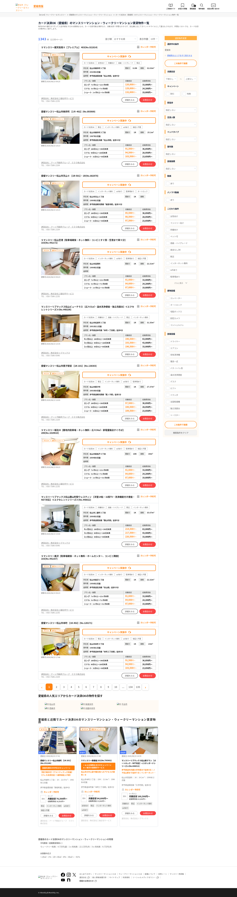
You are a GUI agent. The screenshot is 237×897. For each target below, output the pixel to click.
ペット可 (174, 236)
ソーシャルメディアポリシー (144, 877)
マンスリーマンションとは (105, 874)
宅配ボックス (176, 311)
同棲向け (174, 229)
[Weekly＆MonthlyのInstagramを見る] (69, 875)
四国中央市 (90, 708)
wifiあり (173, 270)
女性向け (174, 216)
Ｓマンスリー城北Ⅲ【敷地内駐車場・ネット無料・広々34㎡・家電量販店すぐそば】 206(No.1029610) (83, 431)
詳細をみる (130, 99)
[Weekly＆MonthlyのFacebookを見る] (63, 875)
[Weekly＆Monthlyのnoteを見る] (69, 880)
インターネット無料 (179, 263)
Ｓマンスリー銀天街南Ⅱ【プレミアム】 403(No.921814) (69, 47)
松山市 (52, 704)
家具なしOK (175, 249)
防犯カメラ (175, 318)
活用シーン (162, 874)
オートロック (176, 304)
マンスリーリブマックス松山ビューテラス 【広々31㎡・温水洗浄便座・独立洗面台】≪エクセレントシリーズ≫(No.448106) (87, 308)
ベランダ (174, 395)
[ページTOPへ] (197, 893)
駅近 (172, 256)
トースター (175, 415)
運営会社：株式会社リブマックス (55, 352)
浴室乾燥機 (175, 401)
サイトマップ (114, 877)
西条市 (52, 708)
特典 (189, 93)
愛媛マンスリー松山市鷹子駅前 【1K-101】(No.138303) (69, 365)
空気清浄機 (175, 354)
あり (172, 183)
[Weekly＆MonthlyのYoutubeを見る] (63, 880)
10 (115, 687)
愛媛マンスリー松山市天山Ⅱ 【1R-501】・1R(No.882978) (69, 175)
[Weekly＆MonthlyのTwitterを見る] (74, 875)
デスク (173, 381)
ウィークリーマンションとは (130, 874)
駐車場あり (175, 276)
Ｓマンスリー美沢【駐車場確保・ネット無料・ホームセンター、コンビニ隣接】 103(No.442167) (80, 557)
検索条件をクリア (180, 432)
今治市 (124, 704)
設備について (150, 874)
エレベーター (176, 298)
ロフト (173, 388)
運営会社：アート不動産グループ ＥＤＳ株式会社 (63, 162)
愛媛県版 (38, 6)
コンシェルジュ (177, 325)
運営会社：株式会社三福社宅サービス (57, 98)
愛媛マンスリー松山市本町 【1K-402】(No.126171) (66, 623)
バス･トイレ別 (176, 368)
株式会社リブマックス (139, 818)
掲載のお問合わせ (86, 880)
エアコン (174, 348)
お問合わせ (147, 99)
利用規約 (126, 877)
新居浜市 (89, 704)
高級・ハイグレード (179, 243)
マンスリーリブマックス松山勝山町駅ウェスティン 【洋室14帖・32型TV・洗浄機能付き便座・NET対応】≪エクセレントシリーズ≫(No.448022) (88, 498)
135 (138, 687)
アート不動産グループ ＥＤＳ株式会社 (57, 821)
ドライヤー (175, 341)
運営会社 (83, 877)
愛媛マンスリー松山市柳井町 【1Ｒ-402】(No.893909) (68, 111)
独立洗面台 (175, 408)
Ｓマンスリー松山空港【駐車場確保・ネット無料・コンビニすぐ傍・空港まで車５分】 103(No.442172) (84, 241)
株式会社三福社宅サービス (100, 820)
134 (131, 687)
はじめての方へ (85, 874)
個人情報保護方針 (99, 877)
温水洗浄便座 (176, 374)
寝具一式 (174, 361)
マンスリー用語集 (177, 874)
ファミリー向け (177, 223)
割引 (172, 93)
